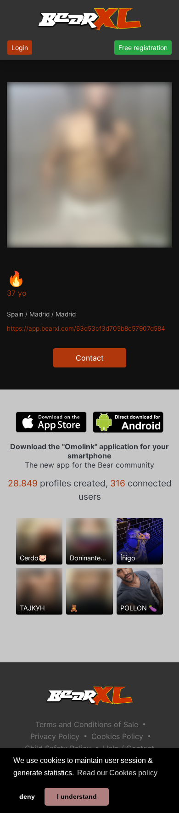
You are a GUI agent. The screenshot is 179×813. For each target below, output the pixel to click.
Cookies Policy (117, 736)
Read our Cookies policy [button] (117, 773)
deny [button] (27, 796)
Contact (90, 357)
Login (19, 47)
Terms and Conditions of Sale (86, 724)
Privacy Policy (54, 736)
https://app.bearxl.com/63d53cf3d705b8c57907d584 (86, 328)
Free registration (143, 47)
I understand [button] (77, 796)
